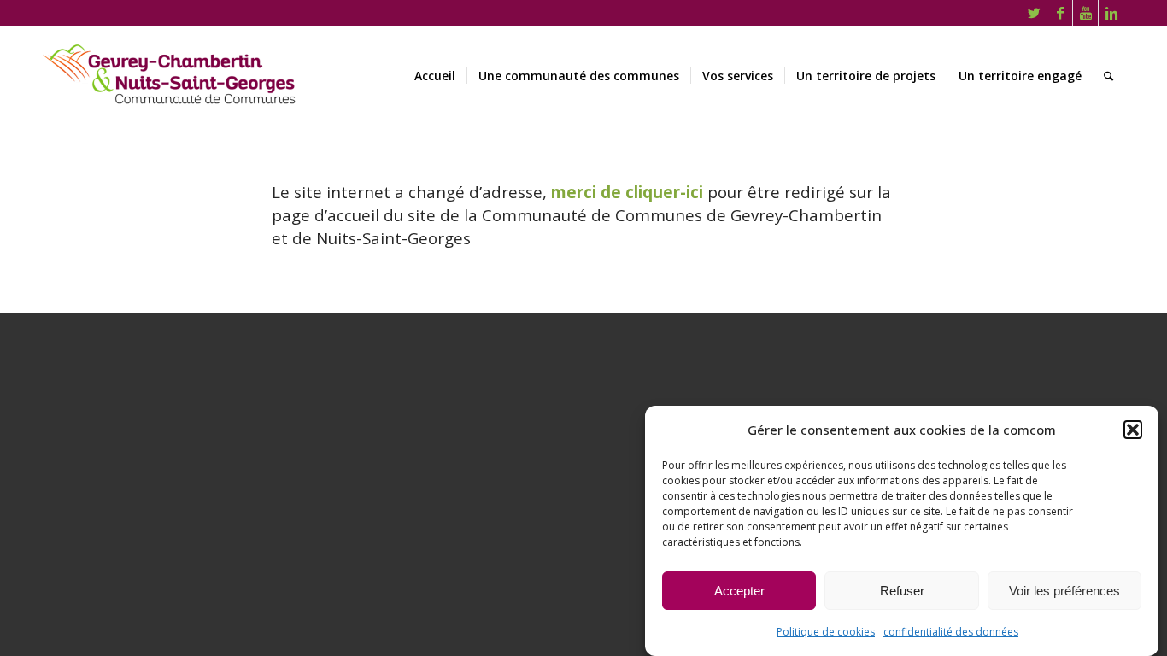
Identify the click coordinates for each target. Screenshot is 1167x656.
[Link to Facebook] (1059, 13)
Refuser (902, 590)
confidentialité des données (950, 631)
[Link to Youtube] (1085, 13)
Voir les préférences (1064, 590)
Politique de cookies (826, 631)
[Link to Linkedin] (1111, 13)
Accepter (739, 590)
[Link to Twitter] (1034, 13)
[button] (1132, 429)
